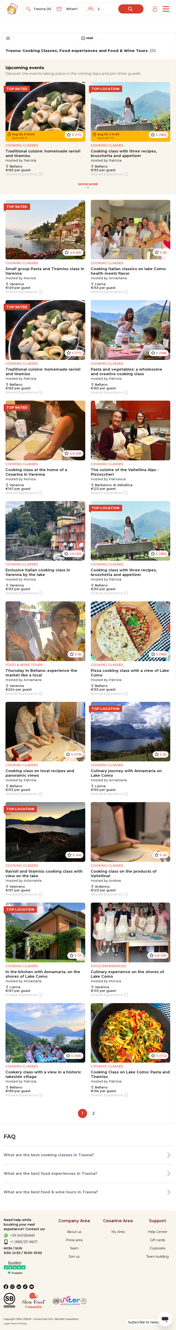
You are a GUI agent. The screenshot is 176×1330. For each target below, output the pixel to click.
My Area (118, 1232)
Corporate (157, 1248)
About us (74, 1232)
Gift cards (157, 1240)
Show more (88, 184)
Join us (74, 1256)
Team (74, 1248)
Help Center (157, 1232)
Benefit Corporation (67, 1319)
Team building (157, 1256)
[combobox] (42, 9)
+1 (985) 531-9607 (24, 1242)
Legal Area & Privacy (15, 1323)
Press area (74, 1240)
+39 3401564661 (22, 1235)
